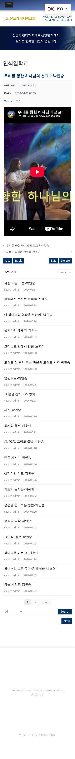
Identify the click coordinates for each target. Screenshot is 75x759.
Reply (18, 260)
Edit (53, 260)
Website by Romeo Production (37, 735)
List (7, 260)
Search (65, 611)
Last (46, 602)
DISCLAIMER (37, 694)
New (67, 621)
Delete (65, 260)
